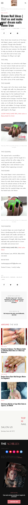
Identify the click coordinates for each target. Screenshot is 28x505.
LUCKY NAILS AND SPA (9, 113)
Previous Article (14, 296)
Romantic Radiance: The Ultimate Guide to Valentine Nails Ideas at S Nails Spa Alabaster (13, 350)
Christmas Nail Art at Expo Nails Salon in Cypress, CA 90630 (13, 405)
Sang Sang (16, 28)
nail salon (19, 277)
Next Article (13, 311)
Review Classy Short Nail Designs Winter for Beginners (13, 377)
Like (23, 28)
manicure (12, 277)
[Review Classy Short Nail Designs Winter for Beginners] (14, 364)
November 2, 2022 (5, 28)
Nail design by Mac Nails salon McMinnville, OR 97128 (14, 314)
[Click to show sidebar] (1, 23)
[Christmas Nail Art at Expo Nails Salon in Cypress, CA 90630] (14, 390)
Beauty (2, 400)
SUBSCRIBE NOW (14, 501)
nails (3, 279)
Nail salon (4, 346)
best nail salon (5, 277)
